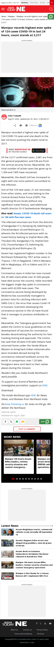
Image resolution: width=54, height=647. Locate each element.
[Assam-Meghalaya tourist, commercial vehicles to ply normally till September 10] (7, 532)
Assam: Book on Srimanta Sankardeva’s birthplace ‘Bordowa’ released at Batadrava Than (32, 554)
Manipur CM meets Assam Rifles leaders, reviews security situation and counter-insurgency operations (18, 463)
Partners (40, 634)
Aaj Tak (42, 2)
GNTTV (49, 2)
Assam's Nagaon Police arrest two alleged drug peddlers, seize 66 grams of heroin (34, 543)
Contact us (27, 630)
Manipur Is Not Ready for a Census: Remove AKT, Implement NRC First (32, 574)
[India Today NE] (17, 9)
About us (14, 630)
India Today (34, 2)
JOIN (42, 422)
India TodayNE (14, 116)
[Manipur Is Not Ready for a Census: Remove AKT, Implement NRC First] (7, 575)
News (3, 16)
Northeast (24, 2)
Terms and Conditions (23, 634)
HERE (44, 385)
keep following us (14, 404)
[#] (17, 421)
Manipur (11, 16)
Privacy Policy (42, 630)
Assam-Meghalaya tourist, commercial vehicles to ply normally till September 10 (34, 532)
